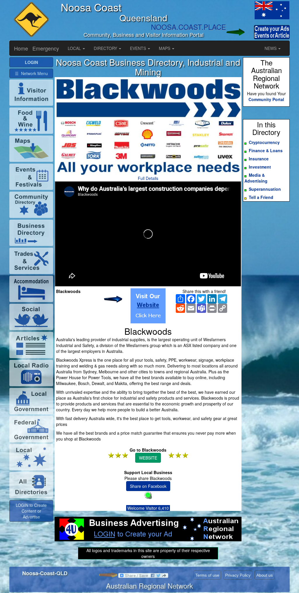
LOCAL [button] (75, 48)
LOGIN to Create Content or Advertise (31, 511)
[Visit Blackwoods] (148, 305)
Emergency (45, 48)
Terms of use (207, 575)
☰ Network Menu (31, 73)
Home (21, 48)
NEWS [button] (271, 48)
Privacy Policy (238, 575)
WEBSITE (148, 458)
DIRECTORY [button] (106, 48)
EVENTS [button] (138, 48)
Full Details (148, 178)
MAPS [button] (165, 48)
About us (264, 575)
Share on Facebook (148, 486)
